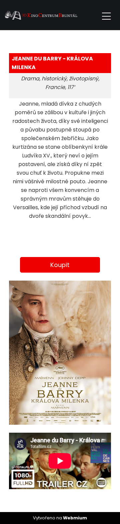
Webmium (75, 518)
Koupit (60, 265)
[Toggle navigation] (106, 15)
